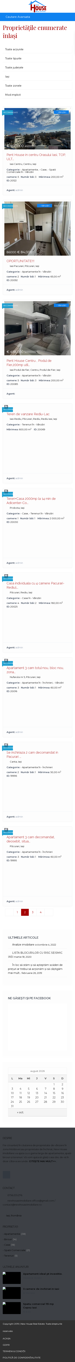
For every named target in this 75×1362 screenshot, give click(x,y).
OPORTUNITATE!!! (20, 261)
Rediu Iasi (46, 418)
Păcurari (29, 266)
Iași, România (13, 1215)
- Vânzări (29, 171)
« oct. (20, 1112)
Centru (27, 163)
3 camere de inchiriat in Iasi (41, 1288)
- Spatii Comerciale (14, 1250)
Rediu (36, 418)
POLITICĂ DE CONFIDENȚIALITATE (22, 1357)
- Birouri (7, 1239)
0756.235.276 (14, 1195)
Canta (13, 761)
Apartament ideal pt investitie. (42, 1273)
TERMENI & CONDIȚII (14, 1351)
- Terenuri (26, 424)
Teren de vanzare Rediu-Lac (28, 414)
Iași (34, 163)
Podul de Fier (48, 369)
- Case (43, 169)
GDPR (6, 1344)
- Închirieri (47, 682)
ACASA (7, 1338)
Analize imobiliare (23, 944)
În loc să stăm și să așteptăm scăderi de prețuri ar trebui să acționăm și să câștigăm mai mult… (35, 969)
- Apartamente (29, 169)
